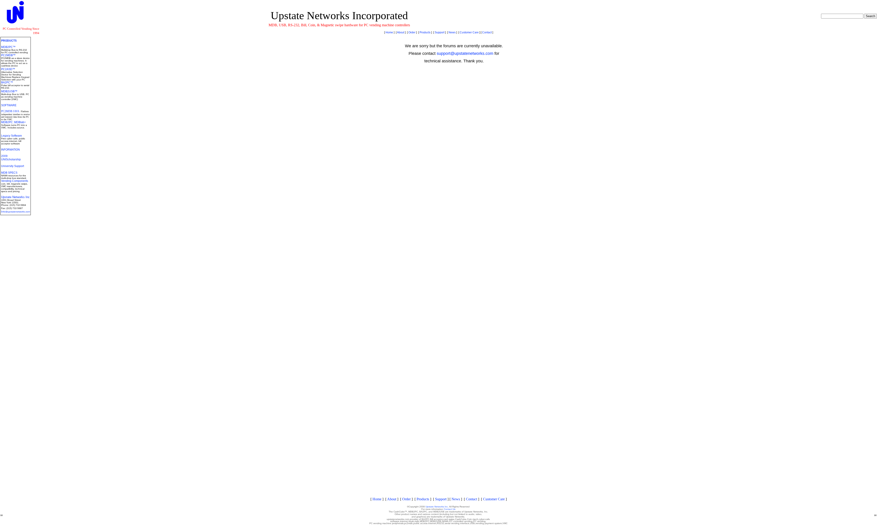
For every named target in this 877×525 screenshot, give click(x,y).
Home (389, 32)
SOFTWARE (8, 105)
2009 (4, 156)
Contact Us (449, 509)
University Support (12, 166)
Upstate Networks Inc (15, 197)
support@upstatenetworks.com (465, 53)
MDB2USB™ (9, 91)
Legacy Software (11, 135)
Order (411, 32)
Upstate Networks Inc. (437, 506)
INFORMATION (10, 149)
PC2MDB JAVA (10, 111)
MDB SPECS (9, 172)
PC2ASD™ (8, 69)
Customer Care (469, 32)
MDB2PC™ (8, 47)
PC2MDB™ (8, 55)
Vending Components (14, 181)
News (452, 32)
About (400, 32)
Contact (487, 32)
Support (439, 32)
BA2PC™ (7, 82)
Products (425, 32)
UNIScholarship (11, 159)
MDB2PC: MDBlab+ (13, 122)
